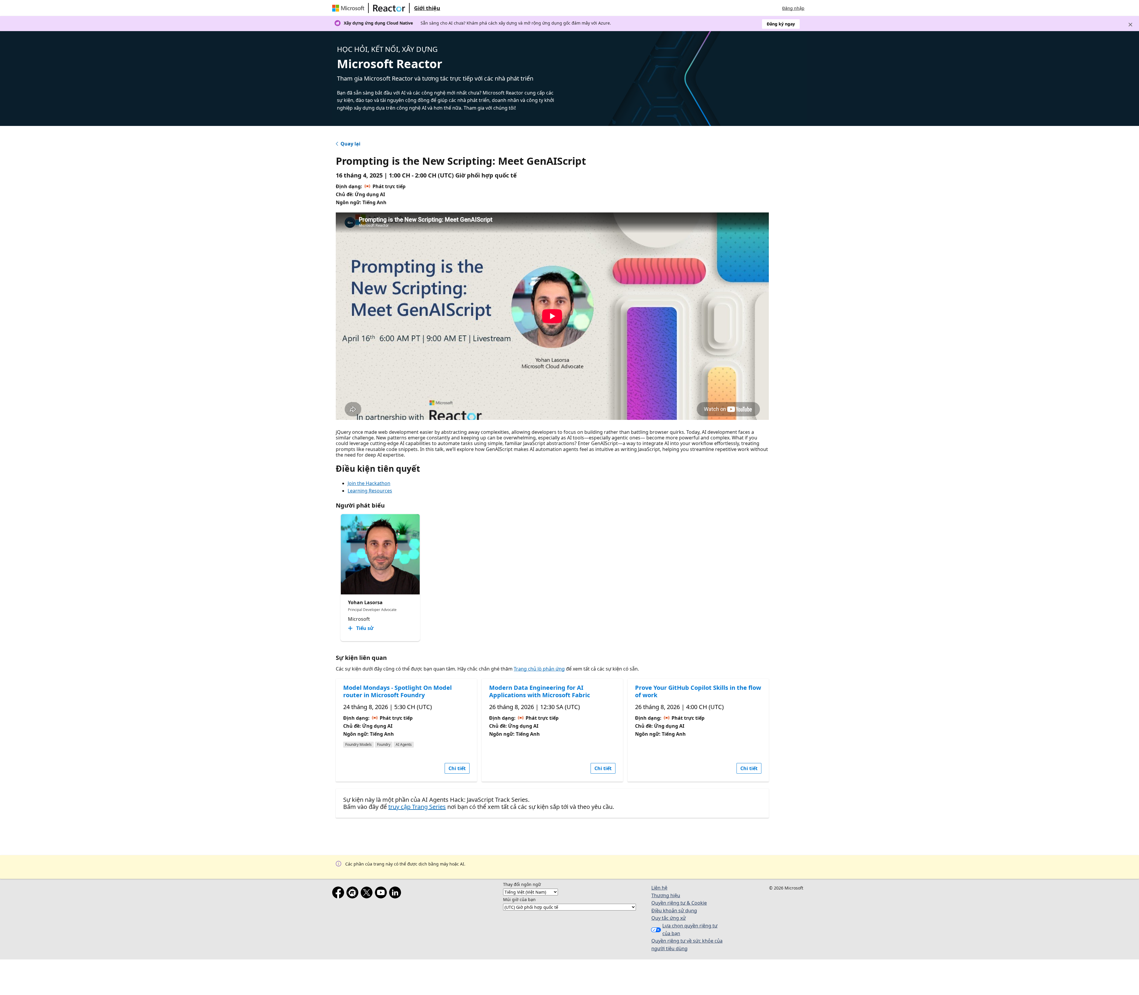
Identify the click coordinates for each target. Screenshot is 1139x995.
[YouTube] (382, 894)
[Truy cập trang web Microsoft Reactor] (389, 8)
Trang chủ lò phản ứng (539, 669)
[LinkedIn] (396, 894)
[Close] (1130, 24)
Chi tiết (457, 768)
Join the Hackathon (369, 483)
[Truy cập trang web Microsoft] (349, 8)
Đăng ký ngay (781, 24)
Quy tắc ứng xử (668, 918)
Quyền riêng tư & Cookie (679, 903)
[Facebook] (339, 894)
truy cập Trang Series (417, 807)
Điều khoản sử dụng (674, 910)
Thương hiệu (665, 895)
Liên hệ (659, 887)
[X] (368, 894)
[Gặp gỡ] (353, 894)
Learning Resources (370, 490)
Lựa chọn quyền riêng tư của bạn (690, 929)
